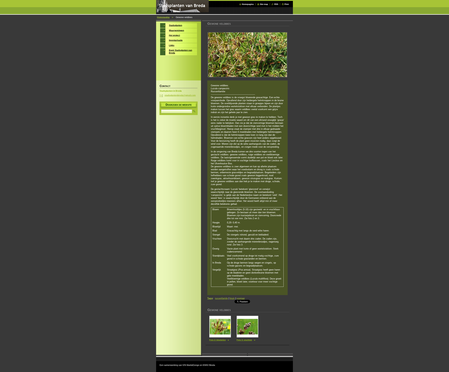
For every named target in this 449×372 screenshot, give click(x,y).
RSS (276, 4)
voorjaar (241, 298)
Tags (209, 298)
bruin (232, 298)
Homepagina (248, 4)
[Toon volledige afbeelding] (220, 326)
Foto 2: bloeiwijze (217, 340)
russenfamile (221, 298)
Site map (264, 4)
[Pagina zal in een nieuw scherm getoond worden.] (247, 55)
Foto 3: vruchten (244, 340)
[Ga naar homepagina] (182, 11)
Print (286, 4)
